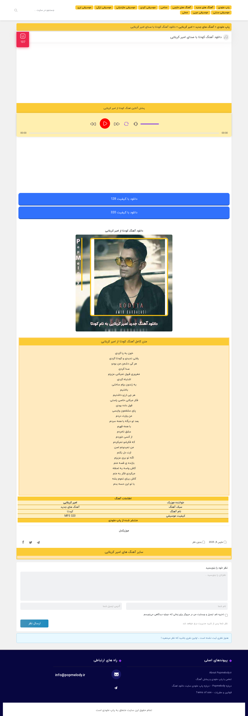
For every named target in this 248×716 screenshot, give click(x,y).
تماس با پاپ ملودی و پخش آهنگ (214, 679)
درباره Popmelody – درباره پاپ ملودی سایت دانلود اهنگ (202, 686)
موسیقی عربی (200, 12)
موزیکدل (124, 531)
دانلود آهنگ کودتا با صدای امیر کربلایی (196, 37)
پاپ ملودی (223, 7)
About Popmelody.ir (220, 673)
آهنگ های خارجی (181, 7)
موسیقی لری (84, 7)
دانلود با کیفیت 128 (124, 199)
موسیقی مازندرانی (125, 7)
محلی (185, 12)
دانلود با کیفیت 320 (124, 212)
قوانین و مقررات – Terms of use (214, 692)
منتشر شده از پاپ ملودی (123, 520)
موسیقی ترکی (103, 7)
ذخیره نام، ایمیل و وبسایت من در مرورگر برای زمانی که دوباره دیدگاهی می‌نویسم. (183, 614)
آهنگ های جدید (204, 7)
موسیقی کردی (148, 7)
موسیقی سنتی (221, 12)
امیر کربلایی (185, 27)
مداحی (164, 7)
